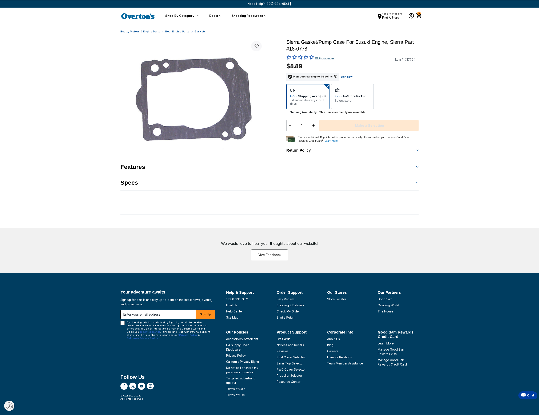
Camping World (388, 305)
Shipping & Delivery (290, 305)
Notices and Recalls (290, 345)
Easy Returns (286, 299)
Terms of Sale (235, 389)
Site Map (232, 317)
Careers (332, 351)
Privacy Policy (236, 355)
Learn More (386, 343)
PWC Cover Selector (291, 369)
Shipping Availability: (304, 112)
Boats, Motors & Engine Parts (140, 31)
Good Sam (385, 299)
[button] (181, 16)
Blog (330, 345)
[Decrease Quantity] (289, 125)
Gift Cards (283, 339)
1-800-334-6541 (237, 299)
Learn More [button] (331, 140)
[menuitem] (181, 16)
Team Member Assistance (345, 363)
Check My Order (288, 311)
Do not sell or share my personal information (242, 370)
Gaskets (200, 31)
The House (385, 311)
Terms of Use (235, 395)
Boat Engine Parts (177, 31)
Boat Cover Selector (291, 357)
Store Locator (336, 299)
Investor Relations (339, 357)
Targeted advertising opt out (240, 380)
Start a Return (286, 317)
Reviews (282, 351)
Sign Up (205, 314)
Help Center (234, 311)
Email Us (231, 305)
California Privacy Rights (243, 361)
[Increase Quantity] (314, 125)
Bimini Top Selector (290, 363)
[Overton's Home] (138, 16)
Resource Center (288, 381)
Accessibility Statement (242, 339)
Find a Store (390, 17)
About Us (333, 339)
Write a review (324, 58)
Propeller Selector (289, 375)
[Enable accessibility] (9, 406)
